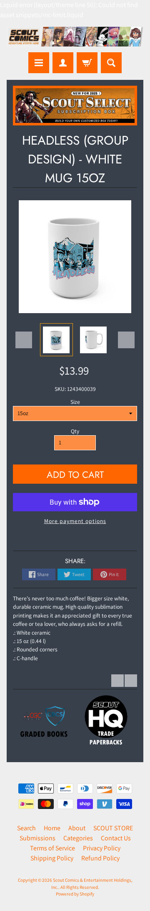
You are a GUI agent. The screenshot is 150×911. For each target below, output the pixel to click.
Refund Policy (100, 858)
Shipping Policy (51, 858)
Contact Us (116, 838)
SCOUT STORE (113, 828)
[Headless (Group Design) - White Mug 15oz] (56, 339)
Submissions (37, 838)
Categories (78, 838)
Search (26, 828)
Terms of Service (52, 848)
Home (52, 828)
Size (75, 402)
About (76, 828)
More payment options (75, 521)
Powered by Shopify (75, 894)
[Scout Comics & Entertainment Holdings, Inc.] (75, 37)
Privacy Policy (101, 848)
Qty (75, 431)
